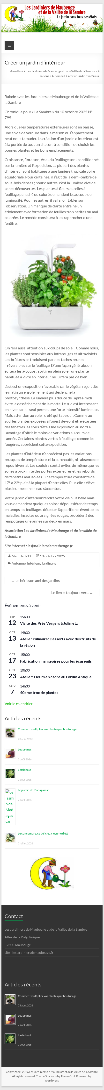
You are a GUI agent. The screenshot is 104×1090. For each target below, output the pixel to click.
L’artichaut (24, 769)
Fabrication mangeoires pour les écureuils (56, 661)
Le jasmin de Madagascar (33, 790)
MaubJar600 (21, 556)
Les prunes (24, 749)
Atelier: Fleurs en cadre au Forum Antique (56, 676)
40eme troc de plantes (39, 692)
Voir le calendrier (19, 703)
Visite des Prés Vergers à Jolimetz (49, 623)
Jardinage (49, 563)
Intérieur (33, 563)
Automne (19, 563)
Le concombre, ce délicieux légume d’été (43, 833)
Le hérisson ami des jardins (35, 580)
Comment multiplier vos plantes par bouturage (47, 729)
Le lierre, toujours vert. (72, 592)
